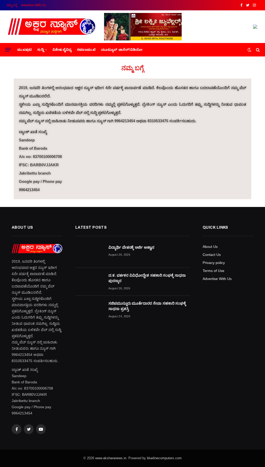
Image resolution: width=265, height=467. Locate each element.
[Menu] (8, 50)
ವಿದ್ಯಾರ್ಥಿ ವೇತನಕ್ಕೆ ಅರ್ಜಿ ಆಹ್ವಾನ (131, 247)
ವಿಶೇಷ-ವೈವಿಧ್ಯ (62, 50)
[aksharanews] (52, 27)
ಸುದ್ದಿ (40, 50)
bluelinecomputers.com (164, 458)
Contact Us (212, 255)
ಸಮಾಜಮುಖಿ (86, 50)
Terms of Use (213, 271)
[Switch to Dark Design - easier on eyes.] (249, 50)
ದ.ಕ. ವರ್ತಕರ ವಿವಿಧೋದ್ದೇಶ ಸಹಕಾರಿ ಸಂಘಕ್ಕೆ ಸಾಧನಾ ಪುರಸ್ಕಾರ (147, 278)
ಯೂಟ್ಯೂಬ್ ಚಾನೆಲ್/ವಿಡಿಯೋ (121, 50)
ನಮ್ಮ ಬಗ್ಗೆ (11, 5)
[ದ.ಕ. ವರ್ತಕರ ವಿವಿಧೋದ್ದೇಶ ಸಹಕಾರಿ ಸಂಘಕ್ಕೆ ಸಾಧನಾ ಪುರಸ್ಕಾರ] (89, 282)
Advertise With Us (33, 5)
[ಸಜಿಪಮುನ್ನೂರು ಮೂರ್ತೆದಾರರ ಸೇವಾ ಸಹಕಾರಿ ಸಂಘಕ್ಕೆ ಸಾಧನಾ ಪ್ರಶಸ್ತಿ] (89, 310)
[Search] (257, 50)
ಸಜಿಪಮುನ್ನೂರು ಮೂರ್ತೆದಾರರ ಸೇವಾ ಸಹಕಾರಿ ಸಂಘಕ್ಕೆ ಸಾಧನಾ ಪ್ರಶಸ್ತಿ (147, 306)
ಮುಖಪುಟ (24, 50)
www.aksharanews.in (110, 458)
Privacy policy (214, 263)
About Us (210, 247)
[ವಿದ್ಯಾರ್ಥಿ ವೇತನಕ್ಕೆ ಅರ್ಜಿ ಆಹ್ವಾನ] (89, 254)
